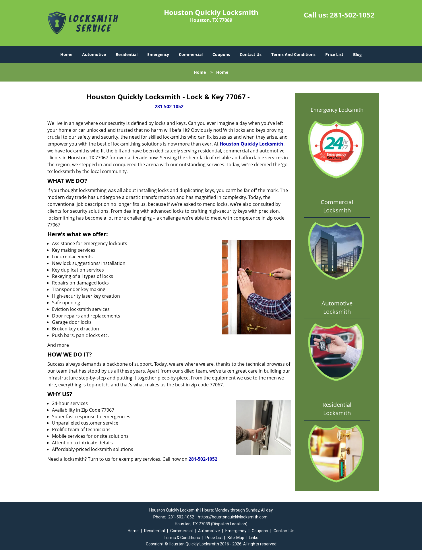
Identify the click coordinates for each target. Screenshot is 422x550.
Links (253, 537)
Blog (357, 54)
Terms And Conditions (293, 54)
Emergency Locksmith (337, 109)
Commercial (191, 54)
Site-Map (235, 537)
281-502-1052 (352, 15)
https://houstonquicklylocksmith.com (233, 517)
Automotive (94, 54)
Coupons (221, 54)
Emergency (158, 54)
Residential (127, 54)
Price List (334, 54)
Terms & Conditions (182, 537)
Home (66, 54)
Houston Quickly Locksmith (251, 144)
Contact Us (251, 54)
